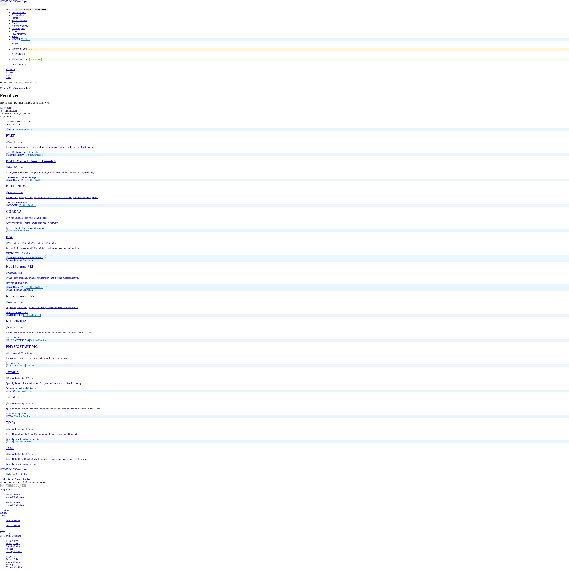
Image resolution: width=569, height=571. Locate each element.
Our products (6, 489)
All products (6, 107)
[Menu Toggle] (3, 4)
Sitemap (9, 549)
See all (15, 23)
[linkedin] (6, 487)
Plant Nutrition (19, 12)
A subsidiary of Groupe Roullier (15, 479)
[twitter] (15, 487)
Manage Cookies (14, 551)
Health (15, 31)
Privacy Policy (13, 543)
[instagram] (2, 487)
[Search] (36, 82)
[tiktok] (19, 487)
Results (3, 512)
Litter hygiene (18, 28)
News (2, 530)
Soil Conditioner (19, 20)
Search (3, 82)
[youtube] (23, 487)
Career (3, 515)
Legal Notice (12, 541)
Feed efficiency (19, 34)
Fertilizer (16, 18)
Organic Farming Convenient (17, 113)
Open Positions (13, 520)
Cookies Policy (13, 546)
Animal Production (21, 26)
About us (4, 510)
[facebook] (11, 487)
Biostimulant (18, 15)
